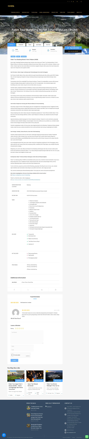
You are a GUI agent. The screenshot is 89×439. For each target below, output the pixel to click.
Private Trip (55, 12)
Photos (48, 44)
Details (11, 44)
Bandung (24, 56)
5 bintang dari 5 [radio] (23, 328)
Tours (12, 17)
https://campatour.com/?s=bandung (21, 175)
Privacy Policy (79, 437)
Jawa (18, 56)
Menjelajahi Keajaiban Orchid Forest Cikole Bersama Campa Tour (36, 426)
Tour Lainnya (70, 12)
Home (8, 17)
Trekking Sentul (15, 12)
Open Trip (62, 12)
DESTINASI (38, 44)
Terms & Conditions (66, 437)
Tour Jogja (34, 12)
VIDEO (29, 44)
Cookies (73, 437)
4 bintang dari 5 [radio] (21, 328)
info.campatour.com (71, 432)
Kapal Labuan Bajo (44, 12)
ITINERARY (21, 44)
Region (13, 56)
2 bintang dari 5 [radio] (17, 328)
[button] (4, 435)
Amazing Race (25, 12)
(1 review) (49, 33)
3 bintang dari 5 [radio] (19, 328)
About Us (79, 12)
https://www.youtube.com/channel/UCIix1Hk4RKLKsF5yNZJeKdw (26, 179)
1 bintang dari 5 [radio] (15, 328)
